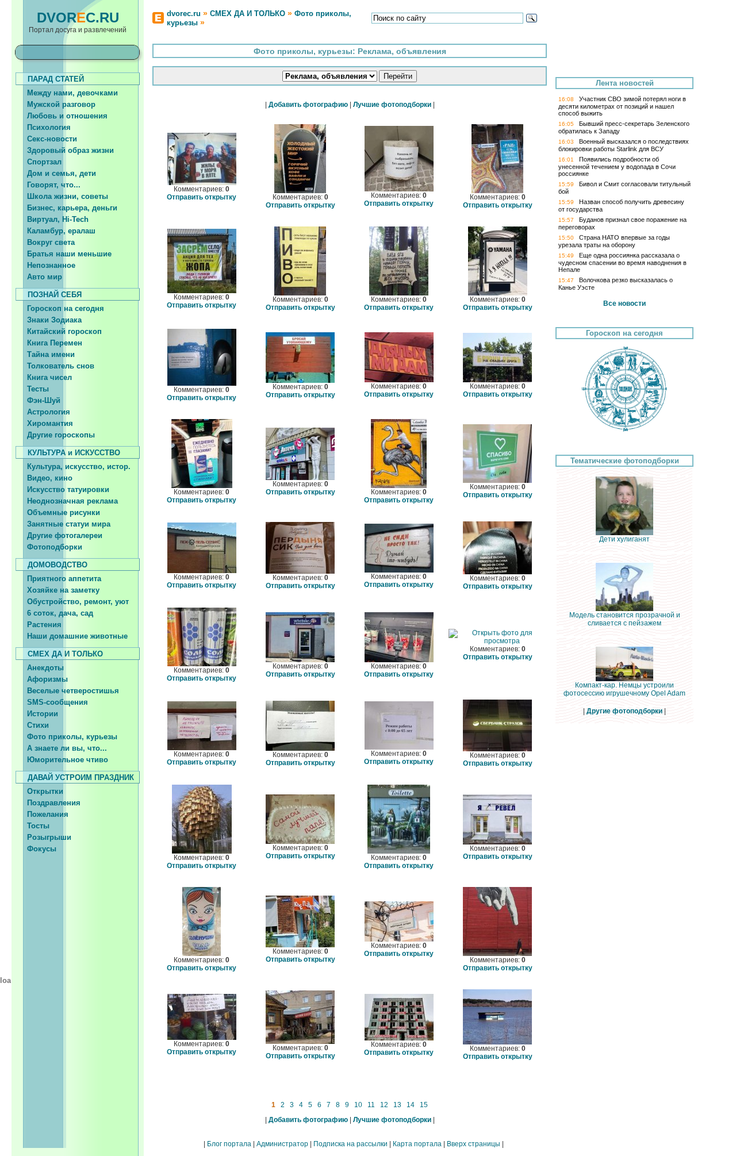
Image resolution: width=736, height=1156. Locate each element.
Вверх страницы (473, 1144)
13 (397, 1105)
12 (384, 1105)
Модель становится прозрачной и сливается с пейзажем (624, 619)
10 (358, 1105)
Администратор (282, 1144)
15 (424, 1105)
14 (410, 1105)
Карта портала (417, 1144)
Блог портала (229, 1144)
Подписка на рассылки (350, 1144)
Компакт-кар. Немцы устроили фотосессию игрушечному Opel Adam (624, 689)
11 (371, 1105)
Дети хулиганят (624, 539)
